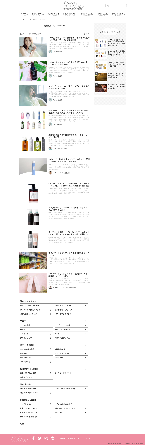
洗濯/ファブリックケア (29, 408)
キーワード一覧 (27, 19)
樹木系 (57, 334)
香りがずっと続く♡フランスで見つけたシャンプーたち (69, 254)
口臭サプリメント (27, 377)
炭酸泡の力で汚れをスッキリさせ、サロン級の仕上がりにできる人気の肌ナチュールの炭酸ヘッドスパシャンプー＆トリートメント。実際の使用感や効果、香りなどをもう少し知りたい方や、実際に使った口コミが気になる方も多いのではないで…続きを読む (69, 239)
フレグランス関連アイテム (30, 310)
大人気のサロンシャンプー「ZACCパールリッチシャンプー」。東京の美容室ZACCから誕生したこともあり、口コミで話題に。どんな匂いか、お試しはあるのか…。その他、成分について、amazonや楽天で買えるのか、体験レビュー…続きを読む (69, 281)
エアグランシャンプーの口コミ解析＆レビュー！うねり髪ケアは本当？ (69, 209)
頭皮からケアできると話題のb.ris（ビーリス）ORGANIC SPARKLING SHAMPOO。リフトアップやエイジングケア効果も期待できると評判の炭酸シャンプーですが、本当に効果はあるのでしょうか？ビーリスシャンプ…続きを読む (69, 167)
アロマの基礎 (25, 325)
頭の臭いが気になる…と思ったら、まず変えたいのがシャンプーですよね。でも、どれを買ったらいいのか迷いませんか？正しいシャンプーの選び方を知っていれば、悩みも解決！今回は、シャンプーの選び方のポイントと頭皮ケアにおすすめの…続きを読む (69, 142)
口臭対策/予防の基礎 (28, 373)
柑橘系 (22, 329)
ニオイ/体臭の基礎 (27, 349)
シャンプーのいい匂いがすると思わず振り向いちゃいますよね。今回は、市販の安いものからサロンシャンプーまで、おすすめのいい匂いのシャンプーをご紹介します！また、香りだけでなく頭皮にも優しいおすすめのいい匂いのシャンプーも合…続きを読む (69, 94)
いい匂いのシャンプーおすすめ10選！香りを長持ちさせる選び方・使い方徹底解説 (69, 39)
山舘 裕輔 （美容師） (60, 149)
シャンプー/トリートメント (65, 388)
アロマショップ (26, 338)
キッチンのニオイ (27, 404)
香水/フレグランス (28, 301)
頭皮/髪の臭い (26, 384)
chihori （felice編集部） (62, 173)
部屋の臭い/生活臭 (28, 400)
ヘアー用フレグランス (63, 314)
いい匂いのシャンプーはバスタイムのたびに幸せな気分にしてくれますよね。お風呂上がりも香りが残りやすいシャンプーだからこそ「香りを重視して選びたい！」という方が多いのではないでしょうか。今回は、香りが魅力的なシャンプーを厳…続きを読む (69, 45)
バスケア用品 (25, 362)
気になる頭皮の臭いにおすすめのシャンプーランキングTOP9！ (69, 136)
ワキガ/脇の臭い (26, 357)
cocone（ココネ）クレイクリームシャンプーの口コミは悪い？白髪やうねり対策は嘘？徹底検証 (69, 185)
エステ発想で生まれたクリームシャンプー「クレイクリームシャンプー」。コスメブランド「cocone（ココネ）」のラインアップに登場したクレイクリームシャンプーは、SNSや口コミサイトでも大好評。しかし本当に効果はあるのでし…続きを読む (69, 191)
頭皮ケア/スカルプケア (29, 393)
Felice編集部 (58, 51)
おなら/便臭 (59, 357)
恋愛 (22, 424)
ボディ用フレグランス (28, 314)
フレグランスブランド (63, 305)
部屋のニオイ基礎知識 (28, 417)
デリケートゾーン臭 (62, 353)
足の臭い (23, 353)
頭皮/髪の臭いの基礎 (28, 388)
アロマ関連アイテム (62, 338)
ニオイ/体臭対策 (27, 345)
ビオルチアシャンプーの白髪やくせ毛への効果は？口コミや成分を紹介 (68, 63)
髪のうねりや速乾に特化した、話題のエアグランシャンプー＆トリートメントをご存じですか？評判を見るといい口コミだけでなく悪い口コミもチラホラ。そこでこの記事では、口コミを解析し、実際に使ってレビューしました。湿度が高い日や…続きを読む (69, 215)
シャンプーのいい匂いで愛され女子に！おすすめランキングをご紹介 (69, 87)
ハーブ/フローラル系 (62, 325)
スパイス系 (24, 334)
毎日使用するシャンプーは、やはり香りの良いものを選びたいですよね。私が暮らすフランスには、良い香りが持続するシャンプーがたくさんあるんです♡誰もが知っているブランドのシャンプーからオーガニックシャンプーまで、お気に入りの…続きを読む (69, 260)
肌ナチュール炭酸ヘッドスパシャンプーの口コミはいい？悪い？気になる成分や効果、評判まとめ (69, 233)
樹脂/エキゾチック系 (62, 329)
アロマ (23, 321)
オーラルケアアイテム (63, 373)
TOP (20, 19)
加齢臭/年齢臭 (60, 349)
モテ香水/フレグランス (63, 310)
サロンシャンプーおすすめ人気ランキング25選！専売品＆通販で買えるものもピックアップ (69, 112)
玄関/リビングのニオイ (29, 412)
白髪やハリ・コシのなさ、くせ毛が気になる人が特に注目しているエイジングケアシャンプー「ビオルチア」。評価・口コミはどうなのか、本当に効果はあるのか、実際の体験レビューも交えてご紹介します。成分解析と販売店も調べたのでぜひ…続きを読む (69, 70)
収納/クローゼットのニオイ (65, 408)
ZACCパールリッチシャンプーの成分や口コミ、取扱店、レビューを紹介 (69, 275)
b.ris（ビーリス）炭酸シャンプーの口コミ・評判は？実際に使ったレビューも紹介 (69, 160)
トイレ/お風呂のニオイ (63, 404)
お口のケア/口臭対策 (29, 369)
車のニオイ (59, 412)
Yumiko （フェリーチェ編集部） (65, 287)
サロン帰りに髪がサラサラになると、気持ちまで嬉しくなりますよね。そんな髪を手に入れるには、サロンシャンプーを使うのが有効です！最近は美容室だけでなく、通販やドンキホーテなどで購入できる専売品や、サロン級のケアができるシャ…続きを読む (69, 118)
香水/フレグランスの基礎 (29, 305)
